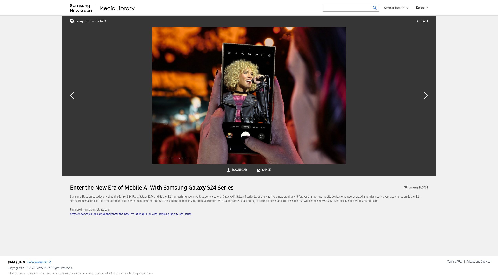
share (266, 170)
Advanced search (394, 8)
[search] (375, 7)
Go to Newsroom (37, 262)
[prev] (72, 95)
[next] (426, 95)
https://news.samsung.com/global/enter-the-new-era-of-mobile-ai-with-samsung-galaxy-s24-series (130, 214)
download (239, 170)
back (424, 21)
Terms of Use (454, 261)
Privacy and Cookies (478, 261)
